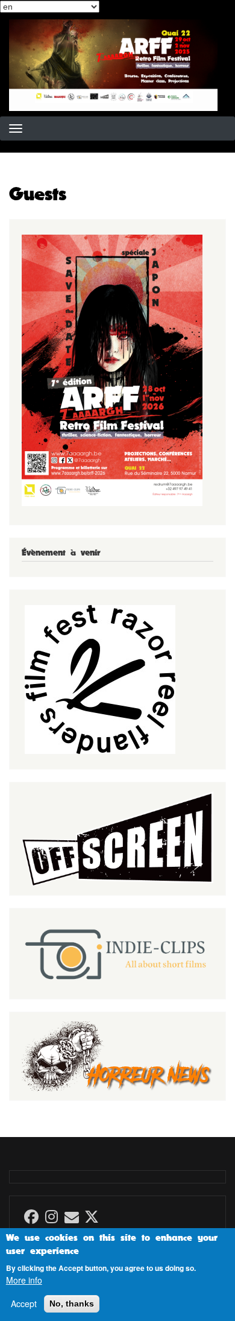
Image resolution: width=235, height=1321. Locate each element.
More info (24, 1280)
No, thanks (71, 1303)
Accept (24, 1304)
